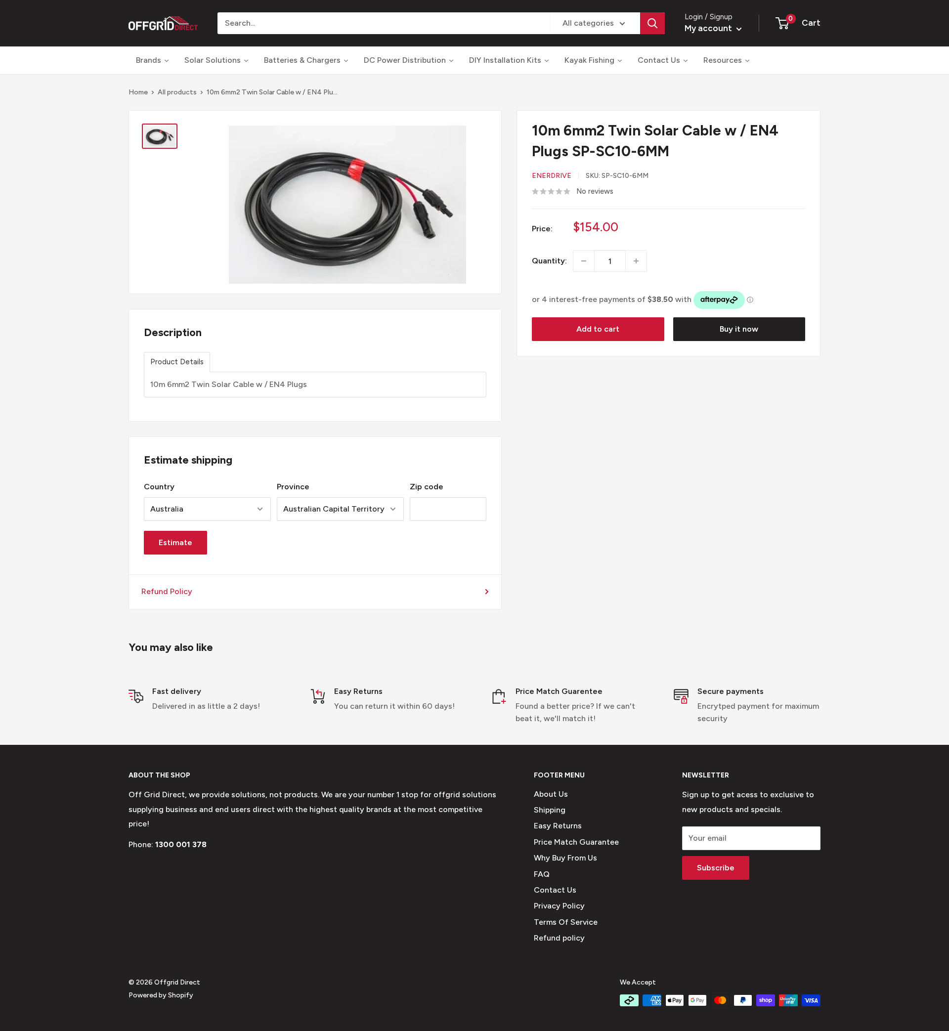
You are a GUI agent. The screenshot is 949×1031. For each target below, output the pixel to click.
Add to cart (597, 329)
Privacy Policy (559, 905)
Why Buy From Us (565, 857)
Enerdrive (551, 176)
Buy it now (739, 329)
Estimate (175, 542)
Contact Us (555, 890)
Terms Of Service (566, 922)
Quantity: (549, 261)
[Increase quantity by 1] (636, 261)
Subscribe (715, 867)
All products (177, 92)
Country (159, 486)
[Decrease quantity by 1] (583, 261)
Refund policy (559, 938)
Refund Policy (166, 591)
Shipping (549, 810)
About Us (551, 794)
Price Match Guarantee (576, 842)
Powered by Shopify (161, 995)
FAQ (542, 874)
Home (138, 92)
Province (293, 486)
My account (709, 28)
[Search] (652, 23)
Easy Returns (558, 825)
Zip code (426, 486)
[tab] (177, 362)
